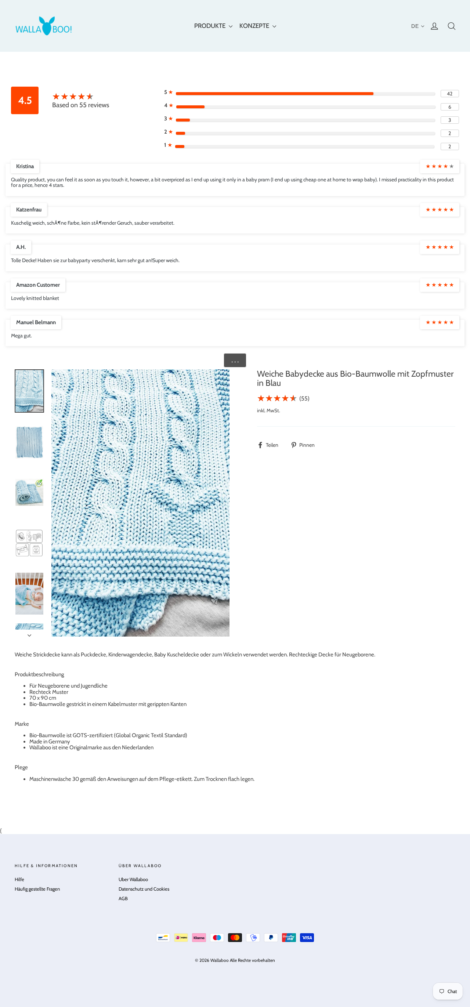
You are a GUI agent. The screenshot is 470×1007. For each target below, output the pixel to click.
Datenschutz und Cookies (144, 889)
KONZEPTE (255, 25)
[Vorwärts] (29, 633)
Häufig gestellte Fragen (37, 889)
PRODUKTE (210, 25)
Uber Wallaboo (133, 879)
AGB (123, 898)
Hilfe (19, 879)
